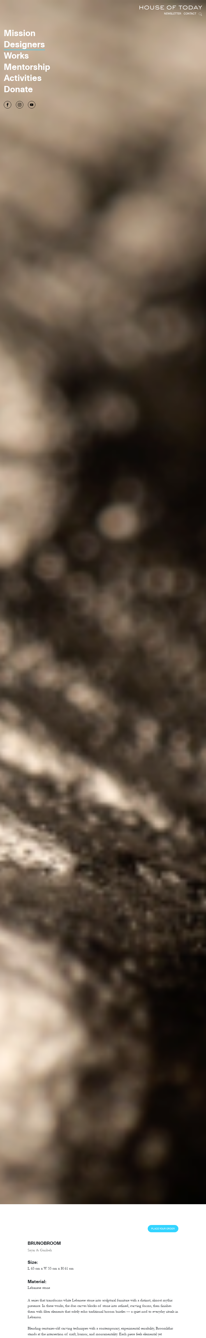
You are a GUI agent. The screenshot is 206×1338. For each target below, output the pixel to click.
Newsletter (172, 13)
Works (16, 55)
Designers (24, 44)
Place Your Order (163, 1228)
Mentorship (27, 67)
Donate (18, 89)
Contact (190, 13)
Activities (23, 78)
